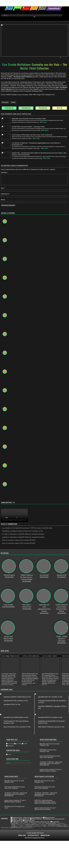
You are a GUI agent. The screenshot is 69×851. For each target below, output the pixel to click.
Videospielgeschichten (54, 824)
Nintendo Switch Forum (32, 824)
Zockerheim (28, 826)
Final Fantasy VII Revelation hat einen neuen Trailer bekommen (50, 756)
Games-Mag (14, 823)
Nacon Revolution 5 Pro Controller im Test (17, 727)
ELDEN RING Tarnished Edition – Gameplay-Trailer (48, 750)
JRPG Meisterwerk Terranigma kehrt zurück (14, 807)
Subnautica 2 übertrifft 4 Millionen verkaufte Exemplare (27, 534)
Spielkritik (43, 824)
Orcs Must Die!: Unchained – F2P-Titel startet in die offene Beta (32, 528)
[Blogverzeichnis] (49, 817)
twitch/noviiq (37, 826)
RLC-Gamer (51, 826)
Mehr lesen (43, 122)
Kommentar (4, 172)
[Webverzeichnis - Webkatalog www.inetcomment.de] (47, 819)
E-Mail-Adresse (5, 194)
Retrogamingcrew (27, 827)
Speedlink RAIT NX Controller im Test (16, 700)
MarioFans (61, 823)
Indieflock (14, 826)
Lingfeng (5, 537)
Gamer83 (41, 823)
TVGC (44, 826)
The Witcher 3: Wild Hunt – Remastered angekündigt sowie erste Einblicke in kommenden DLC (51, 763)
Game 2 (34, 823)
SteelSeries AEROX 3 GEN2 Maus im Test (17, 697)
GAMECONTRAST (38, 833)
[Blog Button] (54, 822)
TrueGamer (20, 824)
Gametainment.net (15, 827)
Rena (18, 57)
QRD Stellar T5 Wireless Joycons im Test (51, 727)
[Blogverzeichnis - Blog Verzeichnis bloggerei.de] (27, 817)
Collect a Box (4, 827)
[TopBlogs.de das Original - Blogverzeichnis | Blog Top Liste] (30, 822)
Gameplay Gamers (25, 823)
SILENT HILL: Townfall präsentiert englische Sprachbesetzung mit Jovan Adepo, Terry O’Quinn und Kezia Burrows (45, 801)
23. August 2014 (7, 57)
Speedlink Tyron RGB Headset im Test (16, 717)
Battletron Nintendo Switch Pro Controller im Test (27, 531)
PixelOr (13, 824)
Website (3, 199)
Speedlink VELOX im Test (12, 704)
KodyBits (21, 826)
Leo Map (5, 534)
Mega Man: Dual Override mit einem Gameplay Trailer (49, 744)
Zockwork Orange (62, 826)
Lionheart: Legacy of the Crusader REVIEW (21, 540)
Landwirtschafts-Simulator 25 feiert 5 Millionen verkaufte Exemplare (50, 770)
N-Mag (64, 824)
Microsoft (26, 57)
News (32, 57)
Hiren (42, 838)
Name (3, 188)
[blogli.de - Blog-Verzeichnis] (20, 819)
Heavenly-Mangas (51, 823)
